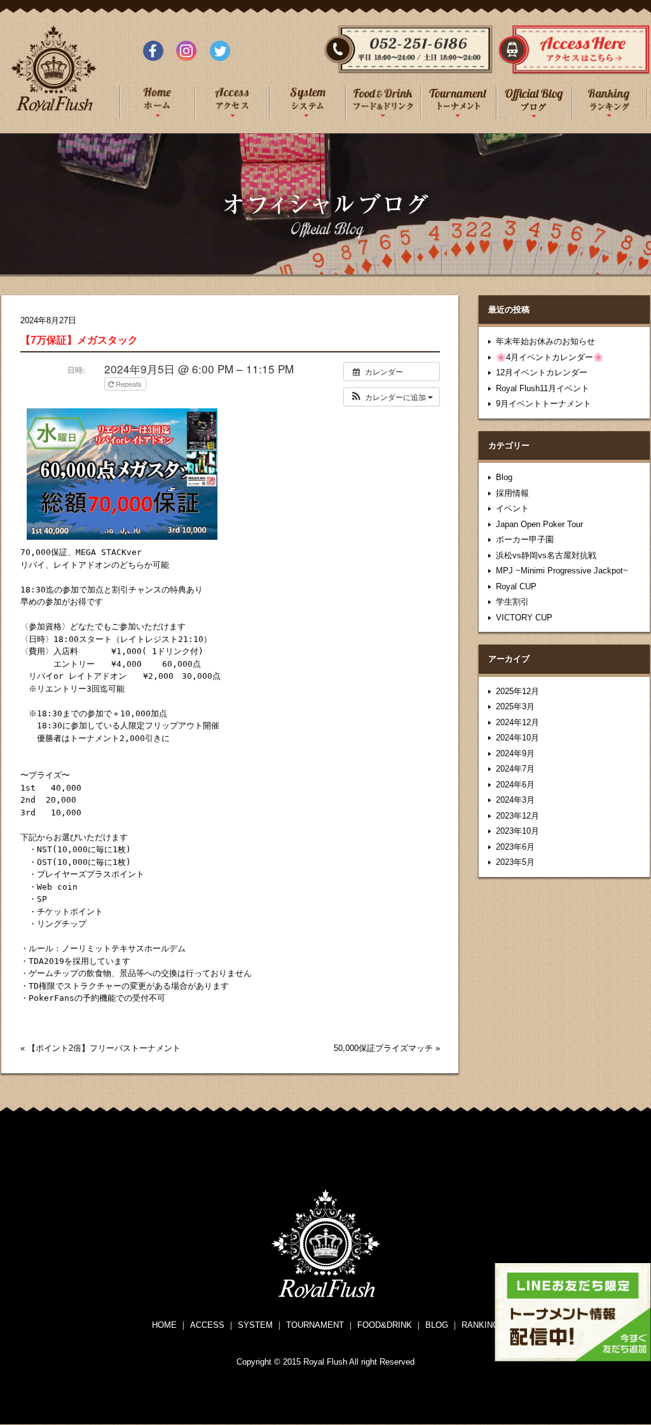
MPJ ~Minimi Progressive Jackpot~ (562, 570)
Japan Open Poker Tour (539, 524)
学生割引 (512, 601)
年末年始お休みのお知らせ (545, 341)
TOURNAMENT (315, 1325)
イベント (512, 508)
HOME (164, 1325)
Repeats (129, 383)
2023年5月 (515, 862)
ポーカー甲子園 (525, 539)
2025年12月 (517, 691)
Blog (504, 477)
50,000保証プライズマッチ (383, 1048)
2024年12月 (517, 722)
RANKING (480, 1325)
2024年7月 (515, 768)
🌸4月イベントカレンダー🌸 (549, 357)
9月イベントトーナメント (543, 403)
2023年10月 (517, 831)
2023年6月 (515, 847)
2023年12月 (517, 815)
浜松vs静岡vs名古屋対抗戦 (546, 555)
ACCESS (207, 1325)
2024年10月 (517, 737)
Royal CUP (516, 586)
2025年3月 (515, 706)
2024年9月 (515, 753)
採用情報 (512, 493)
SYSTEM (255, 1325)
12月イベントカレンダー (541, 372)
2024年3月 (515, 800)
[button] (391, 397)
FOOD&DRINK (384, 1325)
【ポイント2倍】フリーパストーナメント (104, 1048)
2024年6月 (515, 784)
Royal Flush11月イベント (542, 388)
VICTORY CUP (524, 617)
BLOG (436, 1325)
